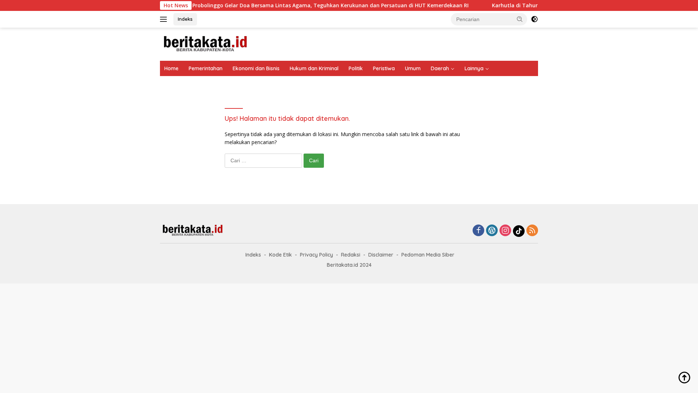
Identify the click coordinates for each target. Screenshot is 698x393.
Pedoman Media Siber (427, 254)
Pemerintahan (205, 68)
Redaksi (350, 254)
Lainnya (474, 68)
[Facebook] (478, 231)
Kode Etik (280, 254)
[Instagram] (505, 231)
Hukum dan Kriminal (314, 68)
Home (171, 68)
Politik (356, 68)
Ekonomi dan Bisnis (256, 68)
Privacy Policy (316, 254)
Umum (413, 68)
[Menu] (165, 19)
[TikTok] (519, 231)
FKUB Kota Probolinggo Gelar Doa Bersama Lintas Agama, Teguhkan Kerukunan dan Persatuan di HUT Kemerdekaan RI (277, 5)
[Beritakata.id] (205, 43)
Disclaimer (380, 254)
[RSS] (532, 231)
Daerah (440, 68)
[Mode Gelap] (534, 19)
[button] (520, 19)
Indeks (185, 19)
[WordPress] (492, 231)
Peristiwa (384, 68)
